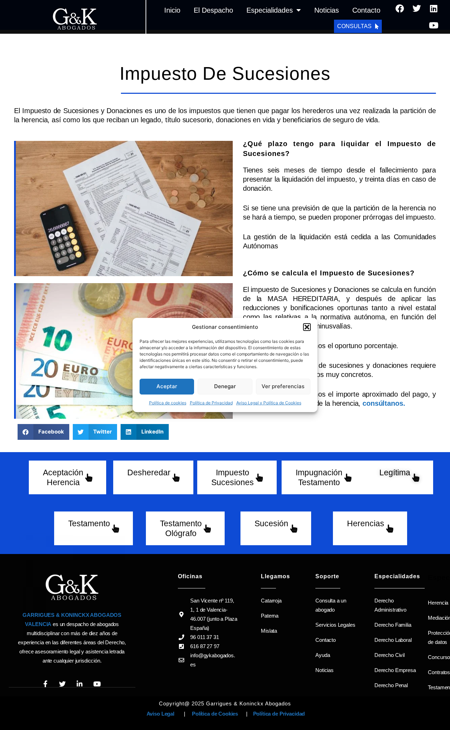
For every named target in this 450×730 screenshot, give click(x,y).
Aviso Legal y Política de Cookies (268, 402)
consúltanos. (383, 403)
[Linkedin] (433, 8)
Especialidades (269, 10)
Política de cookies (167, 402)
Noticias (326, 10)
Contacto (366, 10)
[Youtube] (433, 25)
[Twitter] (416, 8)
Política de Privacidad (211, 402)
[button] (306, 327)
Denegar (225, 386)
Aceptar (166, 386)
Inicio (172, 10)
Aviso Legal (159, 714)
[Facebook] (399, 8)
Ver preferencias (283, 386)
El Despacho (213, 10)
